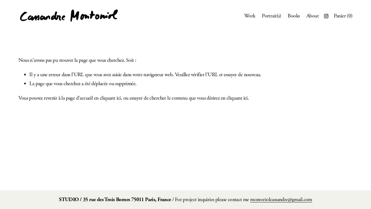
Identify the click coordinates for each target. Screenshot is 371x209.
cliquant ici (110, 98)
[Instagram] (326, 16)
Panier (343, 16)
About (312, 16)
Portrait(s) (271, 16)
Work (249, 16)
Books (294, 16)
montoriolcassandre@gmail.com (281, 199)
